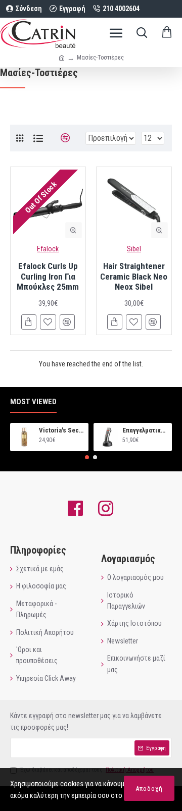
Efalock (48, 249)
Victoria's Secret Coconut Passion (62, 430)
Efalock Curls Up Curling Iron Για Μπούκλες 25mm (48, 276)
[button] (87, 457)
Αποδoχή (149, 788)
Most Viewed (33, 401)
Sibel (134, 249)
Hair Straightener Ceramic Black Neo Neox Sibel (133, 276)
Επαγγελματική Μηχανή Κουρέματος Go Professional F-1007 (145, 430)
